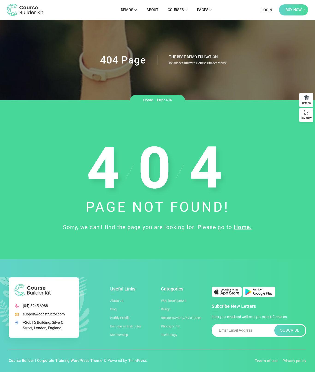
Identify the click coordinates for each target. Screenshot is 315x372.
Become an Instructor (125, 326)
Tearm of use (266, 361)
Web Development (174, 300)
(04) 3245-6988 (35, 306)
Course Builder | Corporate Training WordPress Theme (55, 360)
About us (116, 300)
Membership (119, 335)
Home (148, 100)
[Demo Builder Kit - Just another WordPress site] (25, 9)
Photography (170, 326)
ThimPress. (138, 360)
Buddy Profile (119, 318)
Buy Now (293, 10)
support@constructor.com (44, 314)
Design (166, 309)
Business (181, 318)
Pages (202, 10)
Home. (243, 227)
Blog (113, 309)
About (152, 10)
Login (267, 10)
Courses (176, 10)
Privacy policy (294, 361)
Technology (169, 335)
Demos (127, 10)
